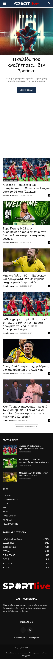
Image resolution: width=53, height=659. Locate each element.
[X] (29, 630)
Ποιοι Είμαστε (11, 653)
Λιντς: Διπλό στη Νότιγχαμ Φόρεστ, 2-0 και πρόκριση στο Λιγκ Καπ (26, 368)
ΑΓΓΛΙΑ (6, 362)
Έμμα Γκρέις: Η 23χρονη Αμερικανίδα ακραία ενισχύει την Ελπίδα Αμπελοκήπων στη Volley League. (24, 233)
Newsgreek (34, 637)
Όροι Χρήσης (34, 653)
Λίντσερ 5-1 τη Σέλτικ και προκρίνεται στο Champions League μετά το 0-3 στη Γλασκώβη (26, 188)
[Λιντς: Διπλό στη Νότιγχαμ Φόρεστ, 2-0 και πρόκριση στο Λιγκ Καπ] (26, 351)
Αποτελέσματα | (21, 637)
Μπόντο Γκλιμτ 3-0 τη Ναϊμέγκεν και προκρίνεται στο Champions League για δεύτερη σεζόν (24, 279)
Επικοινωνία (22, 653)
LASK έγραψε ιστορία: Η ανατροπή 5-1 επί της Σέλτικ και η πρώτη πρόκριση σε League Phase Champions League (25, 324)
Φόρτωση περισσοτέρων (25, 426)
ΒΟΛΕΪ (6, 224)
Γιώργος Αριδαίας (9, 420)
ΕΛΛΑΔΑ (6, 271)
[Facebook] (23, 630)
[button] (49, 3)
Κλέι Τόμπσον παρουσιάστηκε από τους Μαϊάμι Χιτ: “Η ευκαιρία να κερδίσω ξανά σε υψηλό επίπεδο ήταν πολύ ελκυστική (25, 411)
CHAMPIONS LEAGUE (10, 180)
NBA (5, 402)
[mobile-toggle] (4, 3)
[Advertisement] (26, 120)
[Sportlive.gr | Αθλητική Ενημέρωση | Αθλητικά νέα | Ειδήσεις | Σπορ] (26, 585)
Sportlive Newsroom (10, 195)
